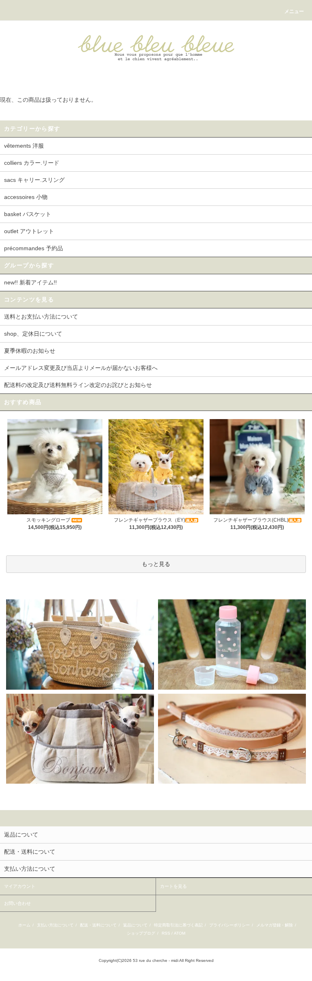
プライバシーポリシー (229, 925)
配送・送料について (98, 925)
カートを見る (173, 886)
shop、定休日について (33, 333)
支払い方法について (55, 925)
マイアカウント (19, 886)
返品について (135, 925)
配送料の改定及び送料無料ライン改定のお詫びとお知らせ (78, 385)
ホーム (24, 925)
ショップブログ (141, 933)
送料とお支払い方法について (41, 316)
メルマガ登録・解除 (274, 925)
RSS (166, 933)
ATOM (179, 933)
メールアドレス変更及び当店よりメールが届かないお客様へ (81, 368)
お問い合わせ (17, 903)
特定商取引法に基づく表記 (178, 925)
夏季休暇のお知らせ (29, 350)
